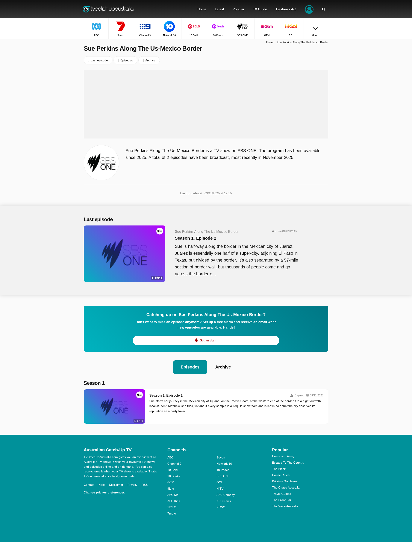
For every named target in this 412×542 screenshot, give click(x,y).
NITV (220, 488)
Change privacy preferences (104, 492)
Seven (221, 457)
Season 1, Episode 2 (195, 238)
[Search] (323, 9)
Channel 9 (174, 463)
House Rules (280, 475)
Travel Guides (281, 493)
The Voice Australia (285, 506)
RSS (145, 484)
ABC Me (173, 494)
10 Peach (223, 470)
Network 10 (224, 463)
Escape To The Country (288, 462)
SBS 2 (171, 507)
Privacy (132, 484)
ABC (170, 457)
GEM (170, 482)
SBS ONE (223, 476)
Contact (89, 484)
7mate (171, 513)
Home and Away (283, 456)
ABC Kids (173, 501)
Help (101, 484)
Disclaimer (116, 484)
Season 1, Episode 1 (166, 395)
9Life (170, 488)
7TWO (221, 507)
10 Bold (172, 470)
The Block (279, 468)
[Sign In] (309, 9)
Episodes (190, 367)
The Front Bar (281, 500)
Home (269, 42)
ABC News (224, 501)
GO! (219, 482)
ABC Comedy (226, 494)
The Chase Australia (286, 487)
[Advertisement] (206, 104)
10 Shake (173, 476)
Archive (223, 367)
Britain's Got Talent (285, 481)
